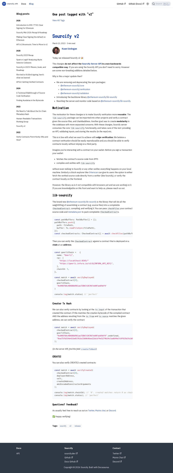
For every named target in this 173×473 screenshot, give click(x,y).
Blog (31, 4)
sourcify (63, 426)
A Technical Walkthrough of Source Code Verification (30, 94)
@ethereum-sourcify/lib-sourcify (102, 97)
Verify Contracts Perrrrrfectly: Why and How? (32, 138)
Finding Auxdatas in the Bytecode (30, 100)
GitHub (120, 4)
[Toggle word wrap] (125, 219)
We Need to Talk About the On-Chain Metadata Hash (31, 112)
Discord (112, 410)
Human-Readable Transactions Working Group (29, 120)
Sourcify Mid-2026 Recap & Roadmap (31, 32)
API (18, 453)
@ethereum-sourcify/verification (75, 89)
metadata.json (74, 212)
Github (67, 457)
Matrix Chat (118, 457)
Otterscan (93, 172)
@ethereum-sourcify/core (72, 85)
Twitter (91, 410)
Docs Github (70, 461)
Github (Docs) (135, 4)
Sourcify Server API (92, 63)
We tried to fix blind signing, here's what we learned (30, 76)
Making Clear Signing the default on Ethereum (31, 38)
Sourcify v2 (20, 126)
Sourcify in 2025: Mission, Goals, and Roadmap (31, 68)
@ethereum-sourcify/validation (75, 93)
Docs (23, 4)
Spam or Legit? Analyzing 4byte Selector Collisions (29, 61)
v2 (70, 426)
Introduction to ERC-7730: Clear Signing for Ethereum (29, 26)
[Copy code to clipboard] (129, 219)
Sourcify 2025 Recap (25, 55)
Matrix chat (100, 410)
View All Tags (58, 20)
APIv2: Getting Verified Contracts (30, 82)
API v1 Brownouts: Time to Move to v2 (32, 44)
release (78, 426)
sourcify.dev (69, 453)
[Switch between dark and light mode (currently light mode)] (148, 4)
